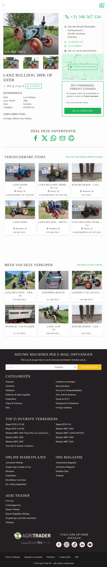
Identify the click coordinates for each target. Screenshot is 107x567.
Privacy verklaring (13, 557)
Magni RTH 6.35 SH (15, 424)
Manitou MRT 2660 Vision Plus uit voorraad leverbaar (28, 433)
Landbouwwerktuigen (65, 382)
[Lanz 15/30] (53, 314)
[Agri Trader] (53, 5)
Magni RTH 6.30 (63, 424)
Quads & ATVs (62, 399)
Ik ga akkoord (83, 111)
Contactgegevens (13, 505)
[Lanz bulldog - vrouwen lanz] (20, 280)
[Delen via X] (44, 138)
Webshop (10, 522)
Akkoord (95, 562)
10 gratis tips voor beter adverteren (21, 518)
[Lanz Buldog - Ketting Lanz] (53, 209)
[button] (9, 35)
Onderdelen (11, 399)
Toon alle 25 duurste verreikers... (20, 446)
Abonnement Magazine (66, 462)
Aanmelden (90, 367)
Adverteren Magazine (65, 467)
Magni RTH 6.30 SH (15, 428)
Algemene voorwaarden (33, 557)
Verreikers (10, 386)
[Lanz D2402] (20, 209)
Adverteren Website (14, 462)
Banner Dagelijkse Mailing (17, 514)
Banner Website (13, 509)
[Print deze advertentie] (71, 138)
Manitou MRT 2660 (64, 428)
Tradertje (60, 475)
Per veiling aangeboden (16, 484)
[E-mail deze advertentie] (62, 138)
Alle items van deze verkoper (90, 265)
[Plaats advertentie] (101, 5)
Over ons (10, 501)
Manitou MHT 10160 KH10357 (70, 433)
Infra (8, 407)
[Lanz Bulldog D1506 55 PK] (87, 209)
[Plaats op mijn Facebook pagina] (35, 138)
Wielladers (10, 390)
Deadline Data (62, 471)
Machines (10, 471)
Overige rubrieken (64, 407)
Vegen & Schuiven (14, 403)
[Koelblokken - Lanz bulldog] (87, 172)
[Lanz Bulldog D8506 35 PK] (53, 172)
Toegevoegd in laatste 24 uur (18, 467)
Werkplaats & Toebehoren (67, 403)
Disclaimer (51, 557)
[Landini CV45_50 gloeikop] (87, 280)
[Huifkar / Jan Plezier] (20, 314)
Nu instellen (70, 562)
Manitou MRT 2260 (64, 441)
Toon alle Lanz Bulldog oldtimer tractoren (84, 157)
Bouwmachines (62, 386)
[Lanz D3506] (20, 172)
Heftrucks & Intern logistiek (18, 394)
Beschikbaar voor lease (16, 480)
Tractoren (10, 382)
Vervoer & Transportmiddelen (69, 390)
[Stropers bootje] (53, 280)
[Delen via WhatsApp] (53, 138)
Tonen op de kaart (84, 67)
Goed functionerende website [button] (77, 103)
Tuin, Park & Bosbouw (66, 394)
